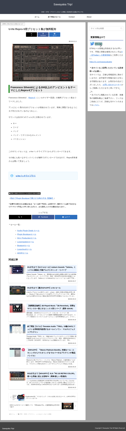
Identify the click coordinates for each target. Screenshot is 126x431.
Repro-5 (31, 98)
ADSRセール (22, 253)
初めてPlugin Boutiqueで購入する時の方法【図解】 (32, 198)
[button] (121, 28)
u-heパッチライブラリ (26, 176)
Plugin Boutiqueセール (26, 234)
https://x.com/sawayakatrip (101, 62)
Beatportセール (23, 246)
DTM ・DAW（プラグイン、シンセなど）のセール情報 (25, 193)
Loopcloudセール (24, 249)
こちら (96, 105)
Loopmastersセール (25, 242)
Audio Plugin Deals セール (28, 231)
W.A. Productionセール (26, 238)
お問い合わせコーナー (112, 85)
